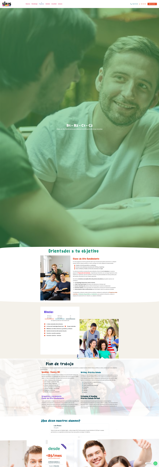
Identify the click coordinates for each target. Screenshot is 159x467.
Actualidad (54, 4)
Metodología (35, 4)
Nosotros (28, 4)
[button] (42, 429)
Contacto (60, 4)
